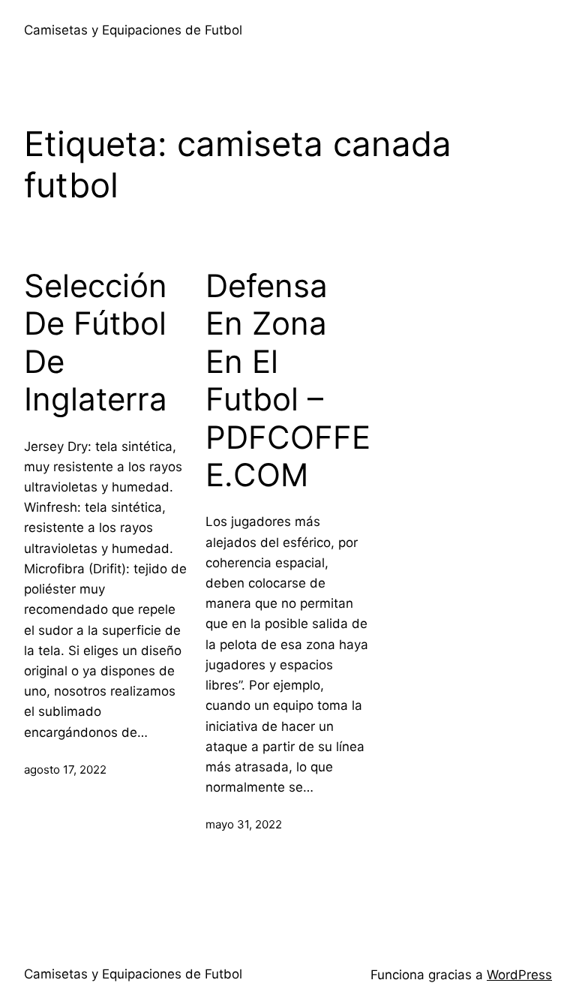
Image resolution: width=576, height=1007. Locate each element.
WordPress (519, 974)
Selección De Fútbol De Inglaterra (95, 342)
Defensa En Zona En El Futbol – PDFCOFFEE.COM (288, 380)
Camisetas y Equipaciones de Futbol (133, 30)
